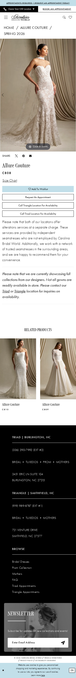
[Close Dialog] (3, 670)
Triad (6, 291)
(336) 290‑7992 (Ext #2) (28, 450)
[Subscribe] (63, 643)
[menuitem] (19, 9)
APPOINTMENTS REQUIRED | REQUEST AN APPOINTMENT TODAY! (38, 3)
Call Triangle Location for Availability (38, 205)
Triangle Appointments (25, 592)
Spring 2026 (14, 33)
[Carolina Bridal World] (20, 17)
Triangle (20, 291)
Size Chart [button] (9, 180)
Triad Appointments (24, 586)
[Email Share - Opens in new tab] (30, 156)
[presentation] (49, 368)
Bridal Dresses (20, 561)
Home (9, 27)
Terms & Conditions (53, 658)
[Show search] (64, 17)
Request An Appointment (38, 197)
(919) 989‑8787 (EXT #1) (27, 506)
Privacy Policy (26, 660)
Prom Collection (22, 568)
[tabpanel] (38, 95)
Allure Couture (34, 27)
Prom (47, 462)
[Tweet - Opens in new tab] (16, 156)
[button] (6, 17)
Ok (72, 670)
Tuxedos (32, 462)
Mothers (62, 462)
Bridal (16, 462)
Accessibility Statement (45, 660)
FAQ (15, 580)
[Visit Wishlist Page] (70, 17)
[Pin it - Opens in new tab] (23, 156)
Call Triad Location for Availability (38, 213)
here (43, 675)
